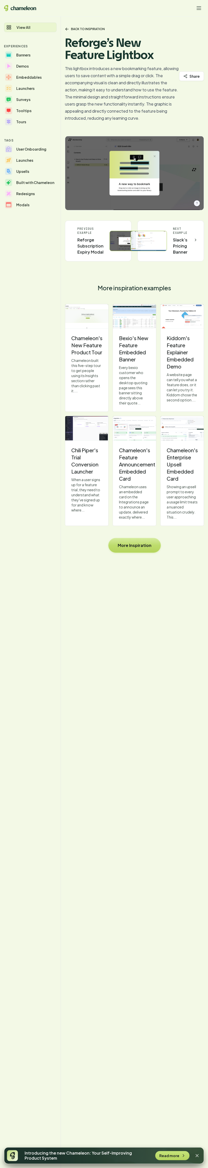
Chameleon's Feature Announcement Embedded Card (137, 464)
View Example (86, 316)
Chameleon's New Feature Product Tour (86, 345)
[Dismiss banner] (197, 1155)
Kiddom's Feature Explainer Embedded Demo (180, 352)
